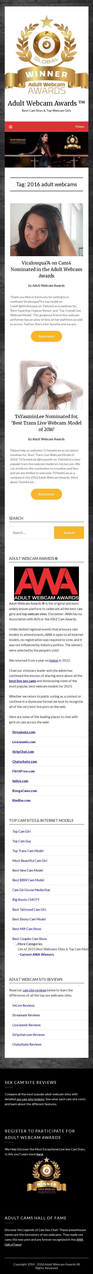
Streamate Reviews (26, 1015)
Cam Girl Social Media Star (31, 890)
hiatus (53, 660)
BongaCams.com (24, 791)
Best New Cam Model (27, 870)
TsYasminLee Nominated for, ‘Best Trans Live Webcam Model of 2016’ (46, 423)
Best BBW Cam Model (28, 880)
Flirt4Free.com (23, 771)
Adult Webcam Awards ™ (46, 103)
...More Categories (29, 944)
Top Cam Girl (21, 831)
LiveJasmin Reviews (26, 1025)
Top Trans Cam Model (27, 851)
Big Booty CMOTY (25, 899)
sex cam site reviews (30, 1099)
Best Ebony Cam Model (29, 919)
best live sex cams (22, 681)
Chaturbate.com (24, 761)
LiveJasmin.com (23, 742)
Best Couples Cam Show (29, 939)
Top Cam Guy (21, 841)
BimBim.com (21, 800)
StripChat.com (23, 751)
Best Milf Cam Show (26, 929)
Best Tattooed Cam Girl (29, 909)
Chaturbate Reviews (27, 1044)
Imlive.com (20, 781)
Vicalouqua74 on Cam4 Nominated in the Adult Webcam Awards (46, 269)
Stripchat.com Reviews (28, 1035)
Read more (46, 336)
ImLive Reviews (23, 1005)
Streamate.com (23, 732)
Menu (79, 126)
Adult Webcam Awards (48, 285)
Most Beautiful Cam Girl (29, 861)
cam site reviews (34, 990)
